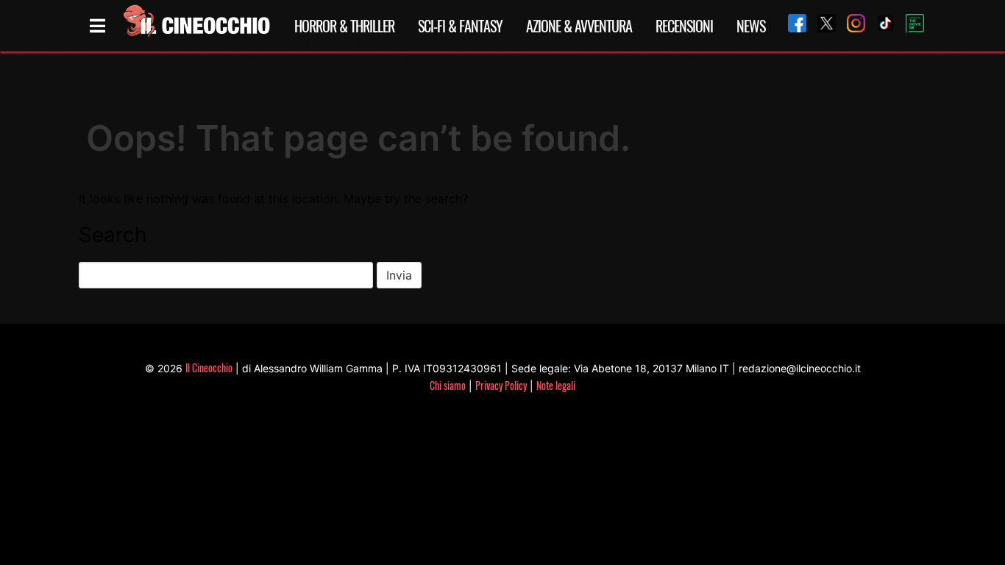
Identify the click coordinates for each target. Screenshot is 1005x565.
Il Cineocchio (208, 367)
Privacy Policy (501, 385)
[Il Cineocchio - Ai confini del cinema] (196, 25)
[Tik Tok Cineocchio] (880, 25)
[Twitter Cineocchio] (821, 25)
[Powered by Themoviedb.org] (909, 26)
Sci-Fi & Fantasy (460, 26)
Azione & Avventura (579, 26)
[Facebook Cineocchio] (791, 25)
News (750, 26)
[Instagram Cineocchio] (850, 25)
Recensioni (684, 26)
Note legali (555, 385)
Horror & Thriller (344, 26)
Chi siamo (448, 385)
